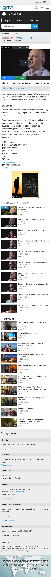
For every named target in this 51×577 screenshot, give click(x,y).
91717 (12, 516)
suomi (15, 162)
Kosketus (22, 88)
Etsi (35, 26)
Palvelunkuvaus (7, 499)
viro (3, 162)
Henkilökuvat (9, 88)
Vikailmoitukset (7, 465)
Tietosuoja (5, 449)
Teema (20, 20)
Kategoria (7, 20)
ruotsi (8, 162)
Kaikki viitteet (19, 492)
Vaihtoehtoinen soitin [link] (20, 47)
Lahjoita (21, 78)
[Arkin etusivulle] (11, 13)
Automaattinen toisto (16, 203)
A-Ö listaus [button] (33, 20)
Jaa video (9, 78)
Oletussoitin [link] (6, 47)
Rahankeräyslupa (8, 520)
